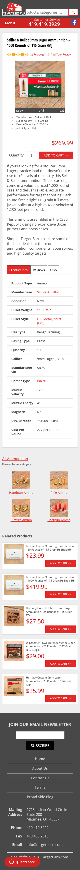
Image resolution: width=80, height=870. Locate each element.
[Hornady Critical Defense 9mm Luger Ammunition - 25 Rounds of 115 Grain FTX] (14, 617)
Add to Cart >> (56, 155)
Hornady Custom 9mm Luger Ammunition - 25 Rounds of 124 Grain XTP (49, 681)
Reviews (39, 270)
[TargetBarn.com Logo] (15, 8)
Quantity (16, 155)
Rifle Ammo (58, 492)
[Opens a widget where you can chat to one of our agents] (22, 862)
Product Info (18, 270)
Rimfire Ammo (21, 520)
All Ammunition (15, 459)
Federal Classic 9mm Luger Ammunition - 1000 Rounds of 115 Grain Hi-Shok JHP (50, 578)
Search (73, 12)
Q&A (53, 270)
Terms (40, 787)
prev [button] (19, 110)
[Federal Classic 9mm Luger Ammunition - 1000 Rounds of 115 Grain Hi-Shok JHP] (14, 586)
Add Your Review (61, 54)
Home (40, 758)
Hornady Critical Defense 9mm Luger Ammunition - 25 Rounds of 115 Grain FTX (49, 611)
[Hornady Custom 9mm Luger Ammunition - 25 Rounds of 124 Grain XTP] (14, 686)
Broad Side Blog (40, 796)
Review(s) (38, 54)
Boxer (41, 381)
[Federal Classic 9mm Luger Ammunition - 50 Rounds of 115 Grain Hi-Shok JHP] (14, 555)
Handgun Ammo (21, 492)
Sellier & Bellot (48, 292)
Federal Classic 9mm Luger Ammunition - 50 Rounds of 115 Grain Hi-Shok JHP (50, 547)
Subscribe (40, 745)
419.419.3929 (44, 24)
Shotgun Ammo (59, 520)
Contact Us (40, 777)
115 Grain (44, 310)
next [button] (61, 110)
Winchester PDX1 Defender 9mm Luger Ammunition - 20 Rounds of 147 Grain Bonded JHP (50, 646)
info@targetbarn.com (45, 844)
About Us (40, 768)
